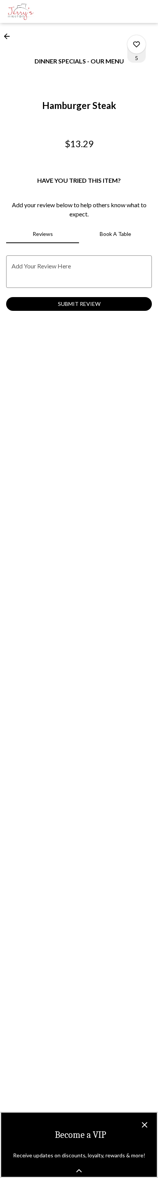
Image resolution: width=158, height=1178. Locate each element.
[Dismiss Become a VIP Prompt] (144, 1125)
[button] (9, 36)
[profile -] (128, 11)
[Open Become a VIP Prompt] (79, 1170)
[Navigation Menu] (147, 11)
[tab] (42, 234)
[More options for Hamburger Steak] (136, 44)
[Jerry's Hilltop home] (40, 11)
